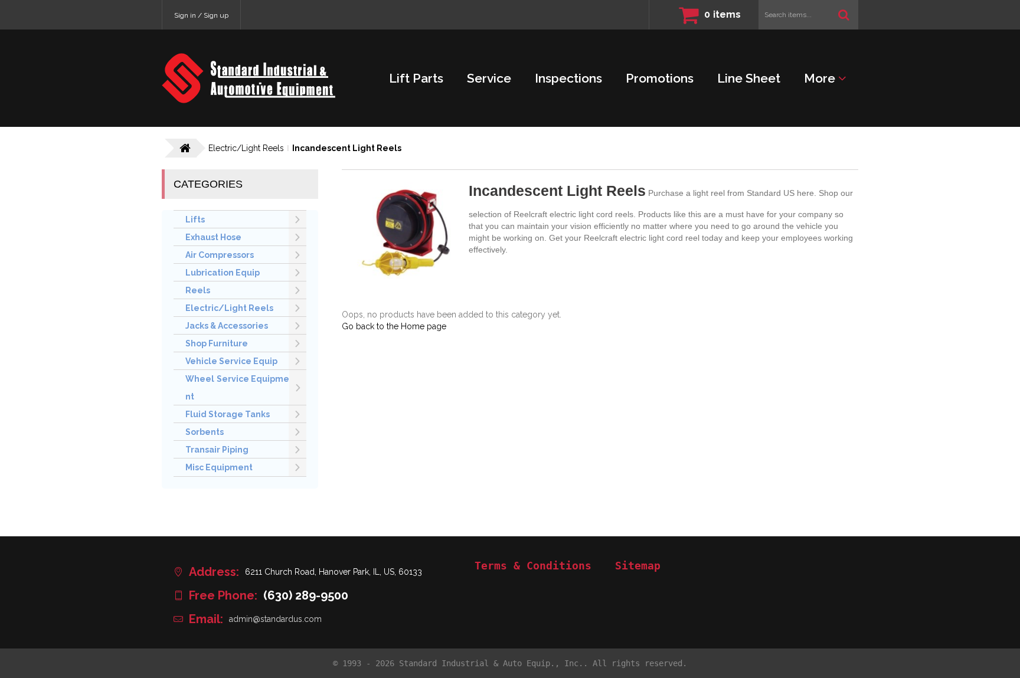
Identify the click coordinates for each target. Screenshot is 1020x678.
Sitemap (638, 566)
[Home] (248, 78)
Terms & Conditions (533, 566)
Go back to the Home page (394, 326)
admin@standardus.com (275, 619)
